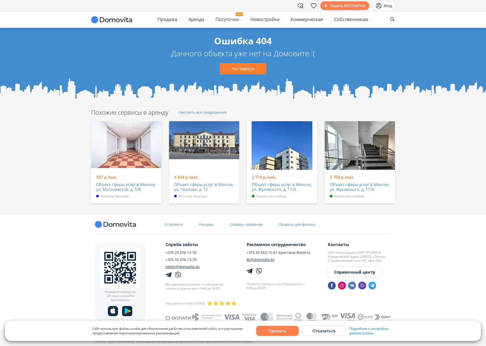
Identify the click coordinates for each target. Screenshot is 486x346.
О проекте (174, 224)
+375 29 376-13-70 (181, 253)
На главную (243, 68)
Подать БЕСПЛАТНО (348, 5)
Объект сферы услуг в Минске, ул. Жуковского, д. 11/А (282, 187)
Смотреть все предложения (202, 112)
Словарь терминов (246, 224)
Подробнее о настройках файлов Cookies (369, 330)
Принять (277, 331)
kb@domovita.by (261, 260)
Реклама (206, 224)
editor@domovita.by (183, 267)
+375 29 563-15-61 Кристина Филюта (278, 253)
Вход (388, 5)
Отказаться (323, 331)
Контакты (338, 244)
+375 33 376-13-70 (181, 260)
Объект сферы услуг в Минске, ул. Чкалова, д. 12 (204, 187)
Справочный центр (354, 272)
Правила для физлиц (297, 224)
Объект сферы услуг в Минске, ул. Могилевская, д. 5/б (126, 187)
